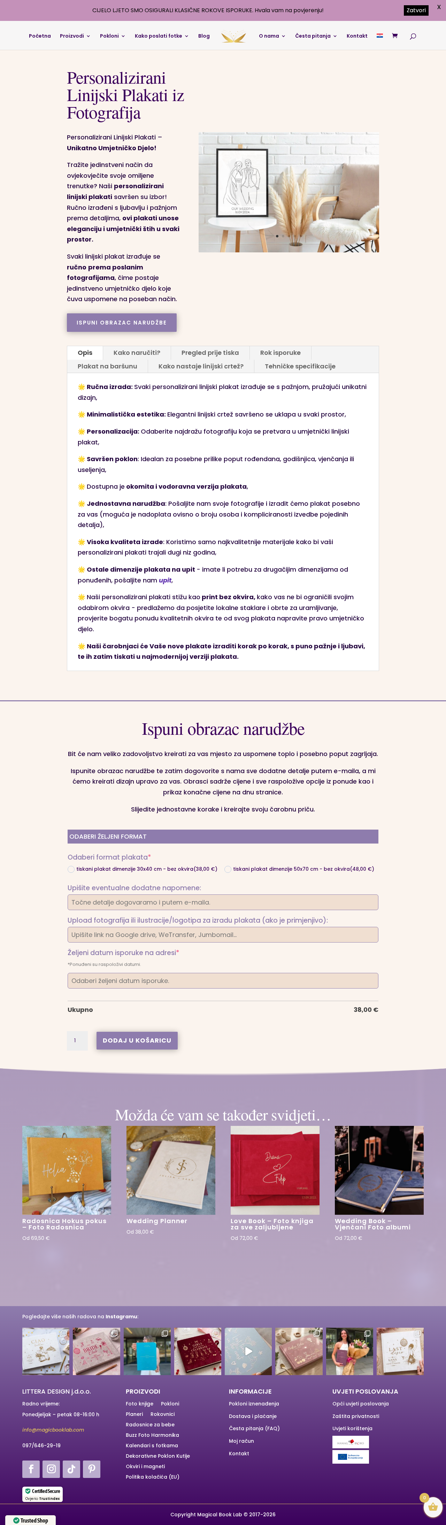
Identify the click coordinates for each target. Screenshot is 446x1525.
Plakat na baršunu (107, 366)
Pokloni (109, 36)
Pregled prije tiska (210, 352)
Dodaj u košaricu (137, 1040)
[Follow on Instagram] (51, 1469)
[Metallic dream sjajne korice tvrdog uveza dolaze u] (248, 1351)
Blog (204, 36)
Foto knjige (139, 1404)
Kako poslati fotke (158, 36)
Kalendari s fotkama (152, 1446)
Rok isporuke (280, 352)
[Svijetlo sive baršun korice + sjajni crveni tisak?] (96, 1351)
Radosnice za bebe (150, 1425)
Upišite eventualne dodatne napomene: (134, 888)
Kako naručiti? (137, 352)
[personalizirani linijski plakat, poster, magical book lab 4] (289, 250)
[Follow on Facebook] (31, 1469)
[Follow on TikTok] (71, 1469)
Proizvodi (72, 36)
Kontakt (357, 36)
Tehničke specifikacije (300, 366)
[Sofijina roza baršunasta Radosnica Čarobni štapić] (298, 1351)
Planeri (134, 1415)
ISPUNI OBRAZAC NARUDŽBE (122, 322)
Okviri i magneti (145, 1467)
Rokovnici (163, 1415)
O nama (269, 36)
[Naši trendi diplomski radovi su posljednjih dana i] (349, 1351)
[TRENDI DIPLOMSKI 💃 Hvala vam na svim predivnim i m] (147, 1351)
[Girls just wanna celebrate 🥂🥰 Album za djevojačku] (197, 1351)
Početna (40, 36)
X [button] (439, 6)
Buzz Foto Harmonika (152, 1436)
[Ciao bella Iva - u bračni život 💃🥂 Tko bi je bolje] (45, 1351)
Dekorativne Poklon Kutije (158, 1456)
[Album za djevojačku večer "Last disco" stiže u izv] (400, 1351)
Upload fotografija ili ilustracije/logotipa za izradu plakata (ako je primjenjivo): (198, 920)
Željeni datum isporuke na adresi (141, 953)
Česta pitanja (313, 36)
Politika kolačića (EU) (152, 1477)
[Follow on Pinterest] (91, 1469)
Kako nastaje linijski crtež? (201, 366)
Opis (85, 352)
